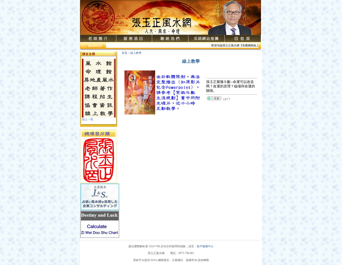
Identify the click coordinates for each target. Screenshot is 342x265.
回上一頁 (87, 119)
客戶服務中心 (205, 246)
